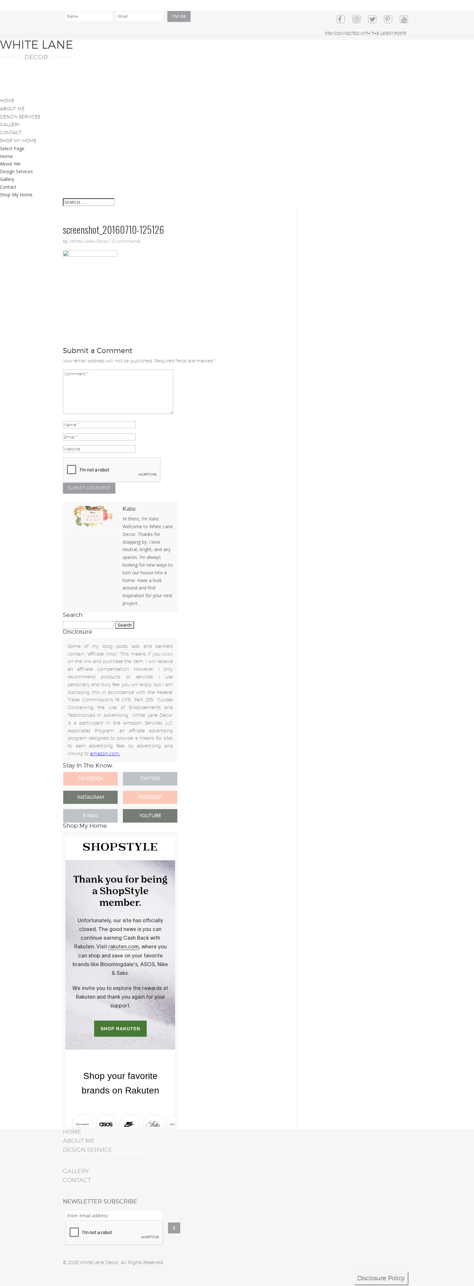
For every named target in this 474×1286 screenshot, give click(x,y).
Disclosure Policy (381, 1278)
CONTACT (77, 1180)
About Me (10, 164)
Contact (8, 187)
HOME (72, 1131)
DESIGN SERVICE (87, 1149)
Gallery (7, 179)
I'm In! (179, 16)
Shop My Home (16, 195)
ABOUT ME (79, 1140)
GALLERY (76, 1171)
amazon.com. (105, 753)
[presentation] (114, 1232)
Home (6, 156)
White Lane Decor (88, 241)
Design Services (16, 171)
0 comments (126, 241)
